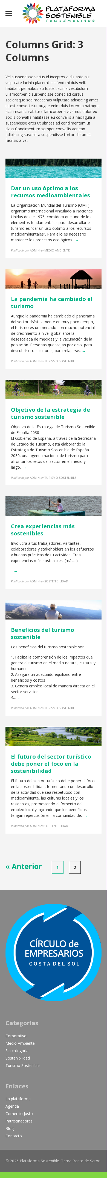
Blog (9, 1128)
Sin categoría (16, 1050)
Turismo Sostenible (22, 1065)
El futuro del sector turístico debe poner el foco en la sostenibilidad (51, 764)
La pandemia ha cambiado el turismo (51, 302)
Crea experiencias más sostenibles (43, 529)
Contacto (13, 1135)
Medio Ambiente (20, 1043)
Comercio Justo (19, 1113)
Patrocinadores (19, 1121)
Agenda (12, 1106)
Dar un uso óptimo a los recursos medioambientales (50, 191)
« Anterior (23, 866)
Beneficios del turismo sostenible (42, 633)
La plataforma (18, 1098)
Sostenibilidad (17, 1058)
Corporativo (16, 1035)
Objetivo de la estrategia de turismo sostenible (50, 413)
